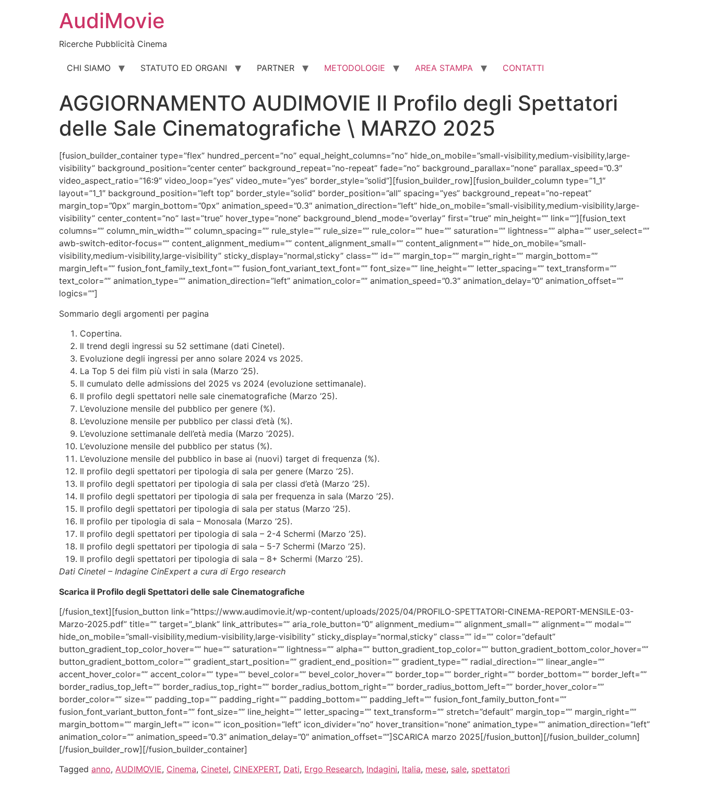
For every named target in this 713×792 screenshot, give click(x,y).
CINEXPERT (256, 769)
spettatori (490, 769)
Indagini (381, 769)
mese (435, 769)
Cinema (181, 769)
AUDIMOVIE (138, 769)
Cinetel (215, 769)
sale (459, 769)
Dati (291, 769)
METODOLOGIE (354, 68)
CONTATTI (523, 68)
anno (101, 769)
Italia (411, 769)
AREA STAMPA (444, 68)
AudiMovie (112, 20)
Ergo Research (333, 769)
